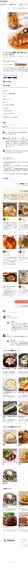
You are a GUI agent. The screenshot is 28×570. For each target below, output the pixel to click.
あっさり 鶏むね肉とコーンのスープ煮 (9, 393)
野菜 (4, 445)
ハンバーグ (5, 527)
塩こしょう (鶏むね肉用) (9, 93)
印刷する (15, 77)
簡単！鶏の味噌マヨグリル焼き (10, 368)
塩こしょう (5, 102)
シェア (5, 77)
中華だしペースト (7, 99)
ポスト (10, 77)
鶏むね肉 (5, 90)
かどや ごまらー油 (8, 113)
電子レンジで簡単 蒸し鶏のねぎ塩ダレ (10, 417)
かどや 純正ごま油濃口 (8, 105)
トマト (4, 96)
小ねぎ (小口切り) (8, 110)
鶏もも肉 (5, 483)
